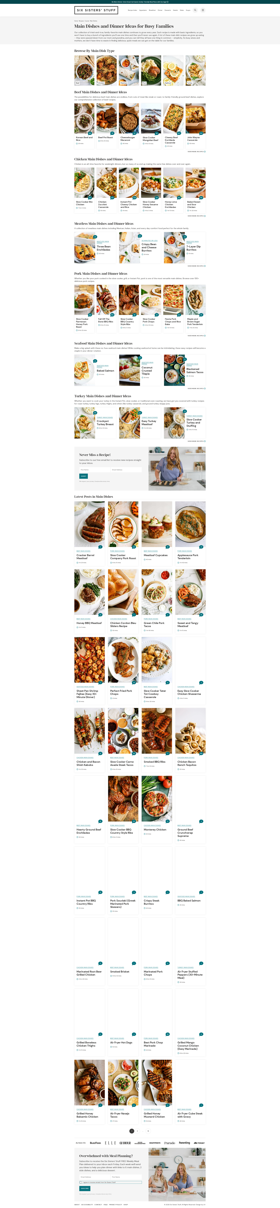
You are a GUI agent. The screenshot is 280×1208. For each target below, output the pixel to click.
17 (167, 821)
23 (95, 237)
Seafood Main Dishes (102, 366)
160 (90, 197)
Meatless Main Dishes (103, 242)
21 (100, 892)
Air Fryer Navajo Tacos (119, 1115)
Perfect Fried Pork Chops (121, 692)
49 (168, 1034)
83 (157, 133)
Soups (188, 10)
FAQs (106, 1205)
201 (157, 197)
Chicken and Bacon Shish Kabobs (88, 763)
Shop (126, 1205)
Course (87, 21)
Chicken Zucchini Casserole (103, 204)
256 (90, 315)
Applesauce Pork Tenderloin (188, 557)
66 (140, 413)
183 (90, 133)
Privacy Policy (115, 1205)
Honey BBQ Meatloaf (89, 623)
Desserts (168, 10)
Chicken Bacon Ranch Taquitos (187, 763)
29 (185, 411)
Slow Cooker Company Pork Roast (123, 557)
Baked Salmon (105, 370)
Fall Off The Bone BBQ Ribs (105, 320)
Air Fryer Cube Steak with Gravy (190, 1115)
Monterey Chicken (155, 829)
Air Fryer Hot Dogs (121, 1042)
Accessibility (87, 1205)
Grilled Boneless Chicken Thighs (86, 1044)
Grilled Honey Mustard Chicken (154, 1115)
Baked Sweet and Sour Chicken (193, 204)
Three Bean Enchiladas (104, 248)
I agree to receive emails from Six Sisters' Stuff (99, 1182)
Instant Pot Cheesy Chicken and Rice (129, 204)
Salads (175, 10)
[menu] (203, 10)
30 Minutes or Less (150, 241)
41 (167, 547)
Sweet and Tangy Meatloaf (188, 624)
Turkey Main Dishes (105, 417)
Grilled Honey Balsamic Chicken (87, 1115)
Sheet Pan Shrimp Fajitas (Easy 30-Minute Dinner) (87, 694)
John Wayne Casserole (193, 138)
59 (157, 315)
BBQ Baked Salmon (189, 900)
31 (100, 753)
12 (185, 237)
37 (201, 547)
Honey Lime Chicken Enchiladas (171, 204)
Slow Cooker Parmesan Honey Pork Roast (82, 323)
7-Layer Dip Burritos (193, 248)
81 (134, 315)
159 (201, 197)
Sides (182, 10)
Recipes (81, 21)
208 (134, 197)
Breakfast (152, 10)
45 (134, 682)
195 (179, 197)
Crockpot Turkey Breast (105, 422)
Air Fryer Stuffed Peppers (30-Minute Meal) (190, 975)
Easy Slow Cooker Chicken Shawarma (189, 692)
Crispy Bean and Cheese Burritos (149, 247)
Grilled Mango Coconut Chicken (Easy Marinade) (188, 1046)
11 (184, 359)
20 (140, 236)
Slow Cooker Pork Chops (149, 320)
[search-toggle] (195, 10)
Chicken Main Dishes (118, 619)
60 (179, 315)
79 (112, 133)
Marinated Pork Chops (153, 973)
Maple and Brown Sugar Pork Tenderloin (195, 322)
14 (148, 1131)
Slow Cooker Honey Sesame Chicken (150, 204)
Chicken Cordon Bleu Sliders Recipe (123, 624)
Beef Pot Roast (105, 137)
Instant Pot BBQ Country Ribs (86, 902)
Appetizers (143, 10)
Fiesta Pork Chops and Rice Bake (173, 322)
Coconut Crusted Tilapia (147, 371)
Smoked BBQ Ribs (154, 761)
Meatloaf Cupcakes (156, 555)
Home (76, 21)
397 (112, 197)
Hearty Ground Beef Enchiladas (89, 831)
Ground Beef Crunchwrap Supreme (185, 833)
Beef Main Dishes (83, 551)
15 (140, 358)
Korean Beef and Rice (84, 138)
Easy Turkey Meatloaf (149, 422)
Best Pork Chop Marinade (153, 1044)
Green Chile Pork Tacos (154, 624)
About (77, 1205)
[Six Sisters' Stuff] (96, 10)
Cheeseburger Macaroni (128, 138)
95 (134, 133)
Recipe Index (132, 10)
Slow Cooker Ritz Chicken (84, 203)
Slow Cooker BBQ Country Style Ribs (127, 322)
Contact (98, 1205)
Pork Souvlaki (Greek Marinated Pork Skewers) (123, 904)
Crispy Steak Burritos (151, 902)
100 (112, 315)
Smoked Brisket (119, 971)
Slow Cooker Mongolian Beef (150, 139)
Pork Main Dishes (117, 551)
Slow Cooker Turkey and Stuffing (194, 423)
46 (134, 753)
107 (179, 133)
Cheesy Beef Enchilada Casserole (171, 140)
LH (204, 1205)
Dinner (160, 10)
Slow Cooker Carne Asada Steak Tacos (122, 763)
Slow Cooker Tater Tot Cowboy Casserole (155, 694)
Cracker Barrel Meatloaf (85, 557)
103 (201, 133)
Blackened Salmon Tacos (194, 370)
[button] (110, 1182)
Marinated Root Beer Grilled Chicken (89, 973)
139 (95, 413)
